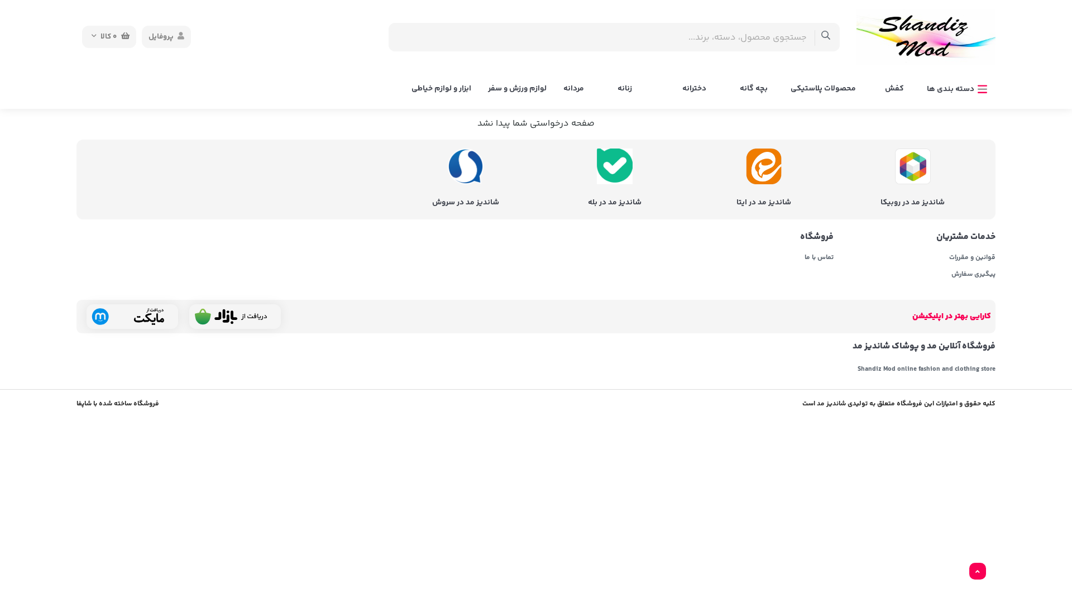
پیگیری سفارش (973, 274)
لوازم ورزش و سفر (517, 89)
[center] (826, 37)
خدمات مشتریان (966, 237)
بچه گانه (754, 89)
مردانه (573, 89)
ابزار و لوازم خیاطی (441, 89)
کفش (894, 89)
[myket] (132, 316)
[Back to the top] (977, 571)
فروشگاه (816, 237)
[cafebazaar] (235, 316)
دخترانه (694, 89)
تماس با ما (819, 258)
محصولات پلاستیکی (823, 89)
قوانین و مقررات (972, 258)
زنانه (625, 89)
